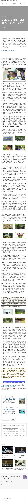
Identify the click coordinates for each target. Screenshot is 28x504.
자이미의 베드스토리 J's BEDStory (10, 476)
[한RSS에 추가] (23, 385)
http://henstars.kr (7, 396)
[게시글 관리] (8, 419)
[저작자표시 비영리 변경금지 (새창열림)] (18, 419)
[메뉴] (25, 3)
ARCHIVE (5, 425)
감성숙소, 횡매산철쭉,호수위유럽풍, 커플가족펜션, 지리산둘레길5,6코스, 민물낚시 (9, 412)
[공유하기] (6, 419)
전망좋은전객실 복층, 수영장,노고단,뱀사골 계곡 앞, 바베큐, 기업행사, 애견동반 (9, 401)
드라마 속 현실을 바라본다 (6, 481)
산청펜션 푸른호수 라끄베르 (9, 409)
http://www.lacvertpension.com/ (10, 407)
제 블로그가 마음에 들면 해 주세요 (14, 382)
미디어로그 (14, 4)
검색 (22, 3)
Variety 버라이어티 (12, 425)
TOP (25, 499)
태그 (7, 4)
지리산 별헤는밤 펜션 (9, 399)
